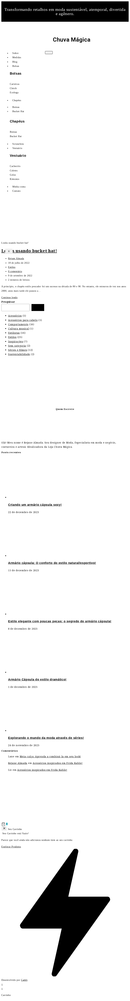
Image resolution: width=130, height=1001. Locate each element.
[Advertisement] (65, 382)
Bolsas (15, 66)
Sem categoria (17, 345)
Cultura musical (18, 328)
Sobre (15, 53)
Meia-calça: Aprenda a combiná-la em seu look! (50, 756)
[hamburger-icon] (49, 52)
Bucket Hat (18, 111)
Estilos (11, 267)
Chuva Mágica (71, 39)
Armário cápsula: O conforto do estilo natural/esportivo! (52, 563)
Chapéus (16, 100)
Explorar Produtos (11, 846)
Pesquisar (8, 301)
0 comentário (15, 271)
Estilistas (14, 332)
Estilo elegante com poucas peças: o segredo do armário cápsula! (59, 621)
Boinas (15, 107)
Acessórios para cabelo (23, 320)
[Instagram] (55, 25)
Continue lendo (9, 297)
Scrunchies (18, 144)
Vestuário (17, 148)
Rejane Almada (16, 258)
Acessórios (15, 315)
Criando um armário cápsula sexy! (35, 504)
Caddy (24, 980)
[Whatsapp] (65, 25)
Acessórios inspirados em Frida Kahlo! (58, 763)
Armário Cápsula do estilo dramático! (37, 679)
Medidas (16, 57)
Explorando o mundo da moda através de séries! (46, 738)
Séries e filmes (17, 350)
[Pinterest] (75, 25)
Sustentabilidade (19, 354)
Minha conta (19, 186)
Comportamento (18, 324)
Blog (14, 62)
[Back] (4, 828)
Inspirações (15, 341)
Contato (16, 191)
